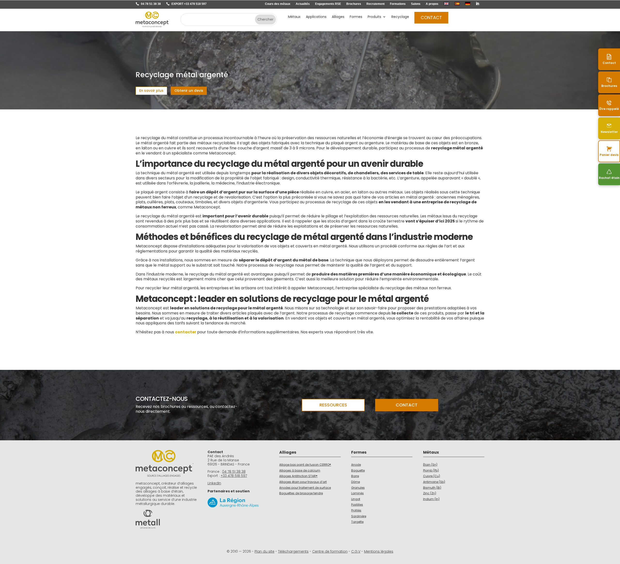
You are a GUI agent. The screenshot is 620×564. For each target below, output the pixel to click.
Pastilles (357, 505)
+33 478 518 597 (234, 475)
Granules (358, 488)
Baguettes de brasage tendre (301, 493)
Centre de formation (330, 551)
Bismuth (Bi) (432, 488)
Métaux (294, 17)
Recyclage (400, 17)
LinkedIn (214, 483)
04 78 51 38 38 (151, 4)
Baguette (358, 470)
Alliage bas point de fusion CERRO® (305, 465)
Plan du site (264, 551)
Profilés (356, 510)
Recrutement (375, 4)
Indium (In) (431, 499)
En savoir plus (151, 90)
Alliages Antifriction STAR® (298, 476)
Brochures (353, 4)
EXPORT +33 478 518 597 (189, 4)
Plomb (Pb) (431, 470)
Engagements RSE (328, 4)
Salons (415, 4)
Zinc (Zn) (429, 493)
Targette (357, 522)
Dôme (355, 482)
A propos (432, 4)
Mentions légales (378, 551)
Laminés (357, 493)
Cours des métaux (277, 4)
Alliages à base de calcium (299, 470)
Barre (355, 476)
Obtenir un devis (188, 90)
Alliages (338, 17)
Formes (356, 17)
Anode (356, 465)
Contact (431, 18)
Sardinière (358, 516)
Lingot (355, 499)
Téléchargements (293, 551)
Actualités (303, 4)
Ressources (333, 405)
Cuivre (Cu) (431, 476)
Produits (374, 17)
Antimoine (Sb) (434, 482)
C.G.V (355, 551)
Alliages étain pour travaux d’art (303, 482)
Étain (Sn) (430, 465)
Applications (316, 17)
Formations (398, 4)
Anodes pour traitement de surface (305, 488)
